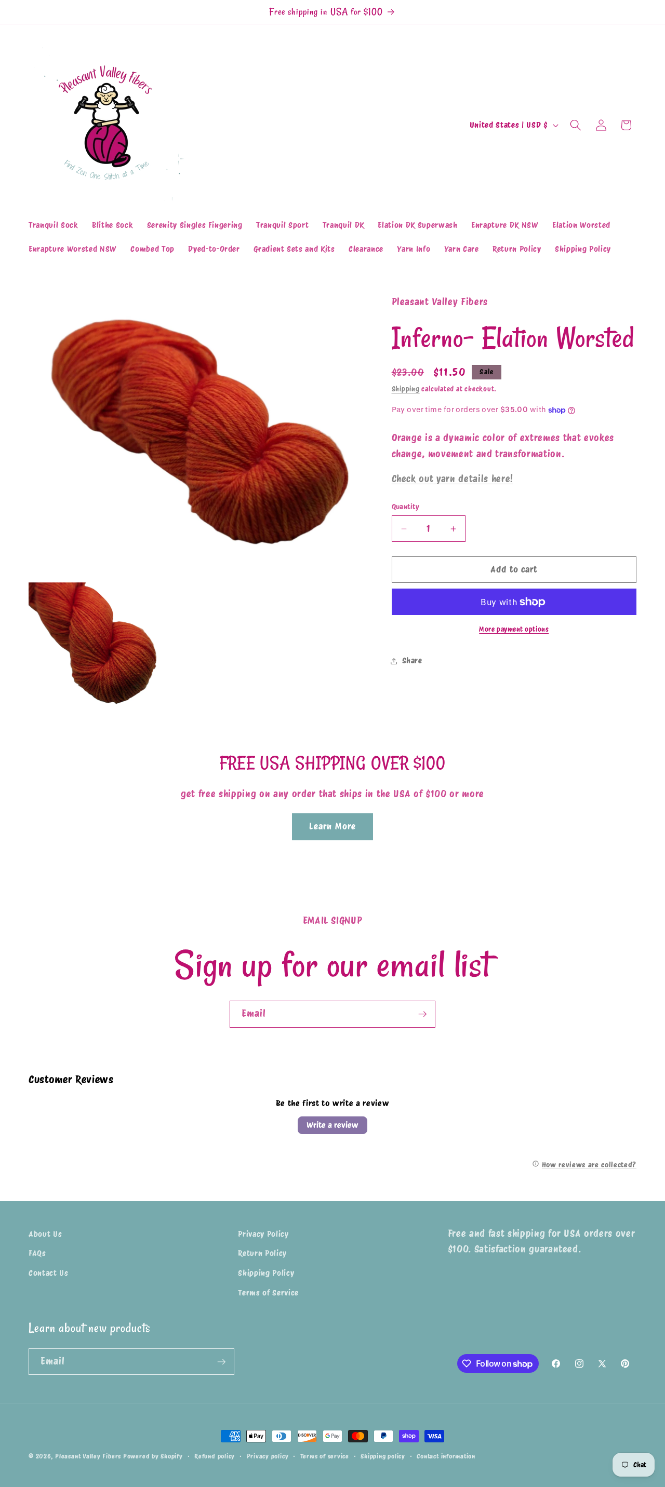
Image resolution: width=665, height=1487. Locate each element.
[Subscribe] (422, 1014)
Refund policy (214, 1456)
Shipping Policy (266, 1273)
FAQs (37, 1254)
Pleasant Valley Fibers (88, 1456)
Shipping (406, 389)
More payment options (514, 629)
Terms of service (324, 1456)
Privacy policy (268, 1456)
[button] (575, 125)
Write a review (332, 1125)
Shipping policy (383, 1456)
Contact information (446, 1456)
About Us (45, 1234)
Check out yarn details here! (452, 478)
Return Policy (262, 1254)
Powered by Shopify (153, 1456)
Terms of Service (268, 1293)
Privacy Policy (263, 1234)
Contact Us (49, 1273)
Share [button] (412, 660)
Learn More (332, 826)
